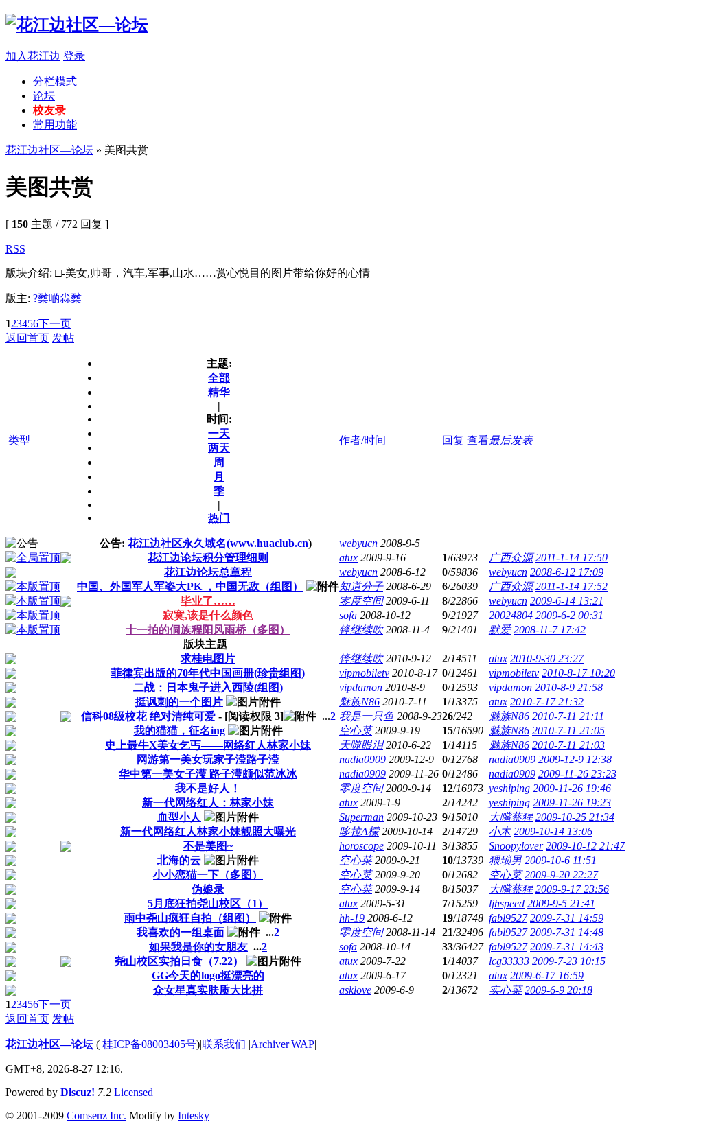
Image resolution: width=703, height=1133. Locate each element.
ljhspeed (507, 903)
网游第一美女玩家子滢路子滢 (208, 759)
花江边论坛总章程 (208, 572)
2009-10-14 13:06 (553, 831)
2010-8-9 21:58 (569, 687)
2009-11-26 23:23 (577, 774)
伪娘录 (208, 889)
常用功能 (55, 124)
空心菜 (355, 730)
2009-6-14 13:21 (566, 601)
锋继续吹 (361, 629)
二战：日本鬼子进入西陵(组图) (208, 687)
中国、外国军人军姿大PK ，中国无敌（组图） (190, 586)
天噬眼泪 (361, 745)
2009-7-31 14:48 (566, 932)
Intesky (193, 1115)
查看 (478, 440)
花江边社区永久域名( (179, 543)
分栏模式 (55, 81)
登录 (74, 56)
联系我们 (224, 1044)
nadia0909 (362, 759)
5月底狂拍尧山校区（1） (208, 903)
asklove (355, 990)
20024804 (511, 615)
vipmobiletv (364, 673)
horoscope (361, 846)
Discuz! (77, 1092)
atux (348, 557)
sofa (348, 615)
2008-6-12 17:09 (566, 572)
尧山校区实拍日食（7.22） (179, 961)
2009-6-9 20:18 (558, 990)
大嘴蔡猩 (511, 817)
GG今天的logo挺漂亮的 (208, 975)
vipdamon (360, 687)
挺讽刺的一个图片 (179, 702)
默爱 (500, 629)
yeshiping (509, 788)
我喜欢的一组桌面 (180, 932)
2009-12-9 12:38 (575, 759)
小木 (500, 831)
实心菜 (505, 990)
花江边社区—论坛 (49, 150)
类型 (19, 440)
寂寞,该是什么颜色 (208, 615)
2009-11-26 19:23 (572, 802)
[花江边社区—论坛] (76, 25)
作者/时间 (362, 440)
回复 (453, 440)
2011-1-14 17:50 (571, 557)
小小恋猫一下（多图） (208, 874)
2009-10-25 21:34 (574, 817)
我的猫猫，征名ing (179, 730)
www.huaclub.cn (269, 543)
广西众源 (511, 557)
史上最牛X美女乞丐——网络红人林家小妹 (208, 745)
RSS (15, 249)
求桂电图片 (208, 658)
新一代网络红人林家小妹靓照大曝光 (208, 831)
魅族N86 (359, 702)
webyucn (358, 543)
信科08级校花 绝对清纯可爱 (148, 716)
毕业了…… (208, 601)
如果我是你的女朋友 (198, 947)
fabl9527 (508, 918)
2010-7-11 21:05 (568, 730)
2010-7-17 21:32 (547, 702)
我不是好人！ (208, 788)
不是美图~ (208, 846)
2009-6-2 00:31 (569, 615)
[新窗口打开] (32, 557)
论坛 (44, 96)
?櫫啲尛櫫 (57, 298)
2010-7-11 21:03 (568, 745)
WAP (302, 1044)
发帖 (63, 338)
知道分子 (361, 586)
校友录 (49, 110)
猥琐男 (505, 860)
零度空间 (361, 601)
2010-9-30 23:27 (547, 658)
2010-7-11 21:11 (568, 716)
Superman (361, 817)
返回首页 (27, 338)
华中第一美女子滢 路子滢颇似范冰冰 (208, 774)
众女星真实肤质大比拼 (208, 990)
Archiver (270, 1044)
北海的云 (179, 860)
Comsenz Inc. (96, 1115)
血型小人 (179, 817)
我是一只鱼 (366, 716)
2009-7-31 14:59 (566, 918)
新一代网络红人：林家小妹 (208, 802)
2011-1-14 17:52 (571, 586)
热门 (219, 518)
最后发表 (511, 440)
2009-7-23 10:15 (569, 961)
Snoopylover (516, 846)
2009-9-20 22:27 (561, 874)
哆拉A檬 (359, 831)
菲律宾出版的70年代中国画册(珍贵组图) (208, 673)
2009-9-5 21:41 (561, 903)
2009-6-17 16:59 (547, 975)
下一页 (54, 323)
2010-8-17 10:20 (578, 673)
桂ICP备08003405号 (149, 1044)
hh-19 (352, 918)
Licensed (133, 1092)
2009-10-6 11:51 (561, 860)
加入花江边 (32, 56)
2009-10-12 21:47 (585, 846)
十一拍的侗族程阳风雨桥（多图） (208, 629)
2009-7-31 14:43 (566, 947)
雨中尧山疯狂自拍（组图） (190, 918)
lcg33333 (509, 961)
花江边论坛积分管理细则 (208, 557)
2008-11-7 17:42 (550, 629)
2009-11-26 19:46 (572, 788)
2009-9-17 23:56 (572, 889)
